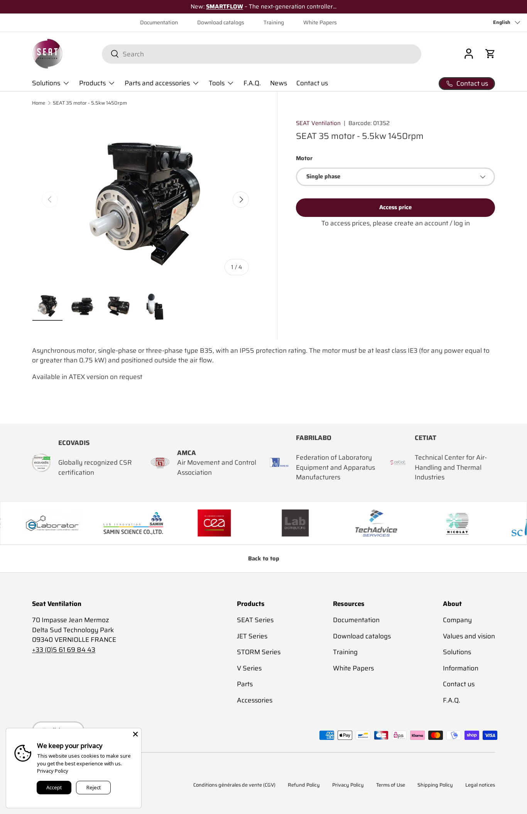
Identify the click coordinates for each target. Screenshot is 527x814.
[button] (490, 53)
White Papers (320, 23)
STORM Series (258, 652)
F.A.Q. (252, 83)
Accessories (254, 700)
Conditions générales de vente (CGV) (234, 785)
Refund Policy (304, 785)
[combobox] (261, 53)
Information (460, 668)
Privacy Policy (348, 785)
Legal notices (480, 785)
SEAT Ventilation (318, 123)
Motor (304, 158)
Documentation (159, 23)
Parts (245, 684)
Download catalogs (220, 23)
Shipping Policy (435, 785)
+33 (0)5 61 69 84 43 (63, 650)
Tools (217, 83)
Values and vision (469, 636)
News (278, 83)
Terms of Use (390, 785)
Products (92, 83)
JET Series (252, 636)
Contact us (312, 83)
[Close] (135, 734)
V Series (249, 668)
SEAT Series (255, 620)
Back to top (263, 558)
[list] (145, 199)
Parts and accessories (157, 83)
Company (457, 620)
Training (274, 23)
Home (38, 103)
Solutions (46, 83)
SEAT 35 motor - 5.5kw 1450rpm (90, 103)
